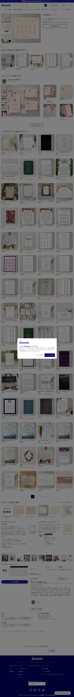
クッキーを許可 (50, 355)
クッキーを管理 (39, 355)
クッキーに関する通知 (48, 347)
